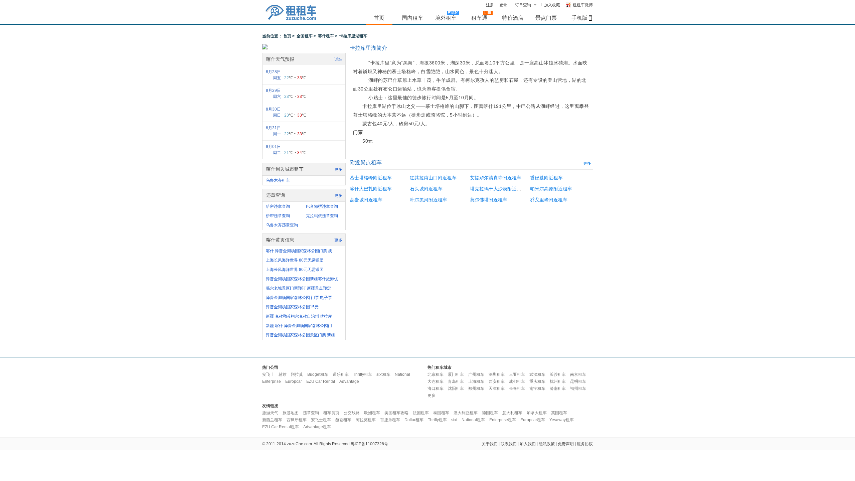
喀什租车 (326, 36)
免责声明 (566, 444)
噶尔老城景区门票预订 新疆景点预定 (298, 288)
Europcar (293, 381)
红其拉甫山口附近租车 (433, 177)
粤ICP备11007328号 (369, 444)
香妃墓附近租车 (546, 177)
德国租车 (490, 413)
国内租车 (412, 18)
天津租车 (497, 388)
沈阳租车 (456, 388)
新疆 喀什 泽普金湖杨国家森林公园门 (299, 325)
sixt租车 (383, 374)
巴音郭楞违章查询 (322, 206)
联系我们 (509, 444)
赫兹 (283, 374)
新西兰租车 (272, 420)
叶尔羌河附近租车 (428, 199)
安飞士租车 (321, 420)
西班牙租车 (297, 420)
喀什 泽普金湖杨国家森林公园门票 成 (299, 251)
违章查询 (311, 413)
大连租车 (436, 381)
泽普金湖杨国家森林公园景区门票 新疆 (300, 335)
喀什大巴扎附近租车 (371, 188)
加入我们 (528, 444)
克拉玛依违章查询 (322, 215)
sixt (454, 420)
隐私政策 (547, 444)
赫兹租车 (343, 420)
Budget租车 (317, 374)
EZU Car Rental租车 (280, 427)
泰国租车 (441, 413)
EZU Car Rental (320, 381)
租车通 (479, 18)
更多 (338, 169)
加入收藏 (552, 5)
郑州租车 (476, 388)
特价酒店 (512, 18)
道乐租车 (341, 374)
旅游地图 (291, 413)
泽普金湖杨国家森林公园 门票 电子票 (299, 297)
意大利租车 (512, 413)
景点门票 (546, 18)
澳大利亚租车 (466, 413)
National (402, 374)
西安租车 (497, 381)
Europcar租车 (532, 420)
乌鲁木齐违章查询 (282, 225)
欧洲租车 (372, 413)
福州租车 (578, 388)
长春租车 (517, 388)
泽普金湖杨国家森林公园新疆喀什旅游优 (302, 279)
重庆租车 (537, 381)
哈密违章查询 (278, 206)
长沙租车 (558, 374)
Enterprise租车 (502, 420)
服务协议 (585, 444)
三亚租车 (517, 374)
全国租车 (305, 36)
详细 (338, 59)
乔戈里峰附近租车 (548, 199)
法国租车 (421, 413)
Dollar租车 (413, 420)
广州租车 (476, 374)
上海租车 (476, 381)
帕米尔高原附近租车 (551, 188)
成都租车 (517, 381)
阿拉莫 (297, 374)
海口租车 (436, 388)
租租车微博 (583, 5)
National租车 (473, 420)
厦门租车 (456, 374)
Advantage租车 (317, 427)
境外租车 (446, 18)
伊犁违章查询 (278, 215)
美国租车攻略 (396, 413)
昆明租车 (578, 381)
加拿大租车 (537, 413)
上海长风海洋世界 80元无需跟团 (295, 260)
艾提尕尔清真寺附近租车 (495, 177)
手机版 (579, 18)
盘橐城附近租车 (366, 199)
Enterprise (271, 381)
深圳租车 (497, 374)
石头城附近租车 (426, 188)
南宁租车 (537, 388)
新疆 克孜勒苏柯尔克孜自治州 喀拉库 (299, 316)
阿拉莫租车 (366, 420)
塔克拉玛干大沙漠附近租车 (498, 188)
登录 (503, 5)
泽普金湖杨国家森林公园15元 (292, 307)
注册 (490, 5)
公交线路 (352, 413)
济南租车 (558, 388)
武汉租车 (537, 374)
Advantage (349, 381)
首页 (379, 18)
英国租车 (559, 413)
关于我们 (490, 444)
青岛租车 (456, 381)
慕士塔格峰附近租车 (371, 177)
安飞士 (268, 374)
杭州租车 (558, 381)
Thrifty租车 (362, 374)
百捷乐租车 (390, 420)
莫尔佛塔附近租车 (488, 199)
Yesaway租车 (561, 420)
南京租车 (578, 374)
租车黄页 (331, 413)
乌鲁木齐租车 (278, 180)
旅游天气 (270, 413)
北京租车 (436, 374)
